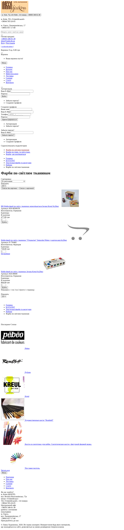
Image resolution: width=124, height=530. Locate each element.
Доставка (9, 76)
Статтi (8, 80)
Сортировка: (6, 179)
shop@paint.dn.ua (8, 41)
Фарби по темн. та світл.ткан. (18, 152)
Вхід (3, 43)
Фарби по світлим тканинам (17, 150)
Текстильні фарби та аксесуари (18, 163)
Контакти (10, 82)
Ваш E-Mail (5, 91)
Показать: (5, 184)
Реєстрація (10, 43)
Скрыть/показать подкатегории (14, 146)
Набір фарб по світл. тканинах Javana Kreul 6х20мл (22, 272)
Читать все (5, 470)
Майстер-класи (12, 74)
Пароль (4, 94)
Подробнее (5, 254)
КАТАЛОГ (10, 161)
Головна (9, 67)
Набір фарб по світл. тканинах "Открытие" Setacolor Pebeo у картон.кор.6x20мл (34, 240)
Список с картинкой (26, 188)
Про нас (9, 72)
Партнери (10, 477)
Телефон (4, 114)
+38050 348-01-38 (8, 39)
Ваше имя (5, 109)
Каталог (9, 69)
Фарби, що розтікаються (16, 154)
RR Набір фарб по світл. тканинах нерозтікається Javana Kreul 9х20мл (30, 206)
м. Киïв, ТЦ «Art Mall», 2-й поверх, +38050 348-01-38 (21, 15)
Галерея (9, 78)
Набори (9, 165)
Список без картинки (9, 188)
